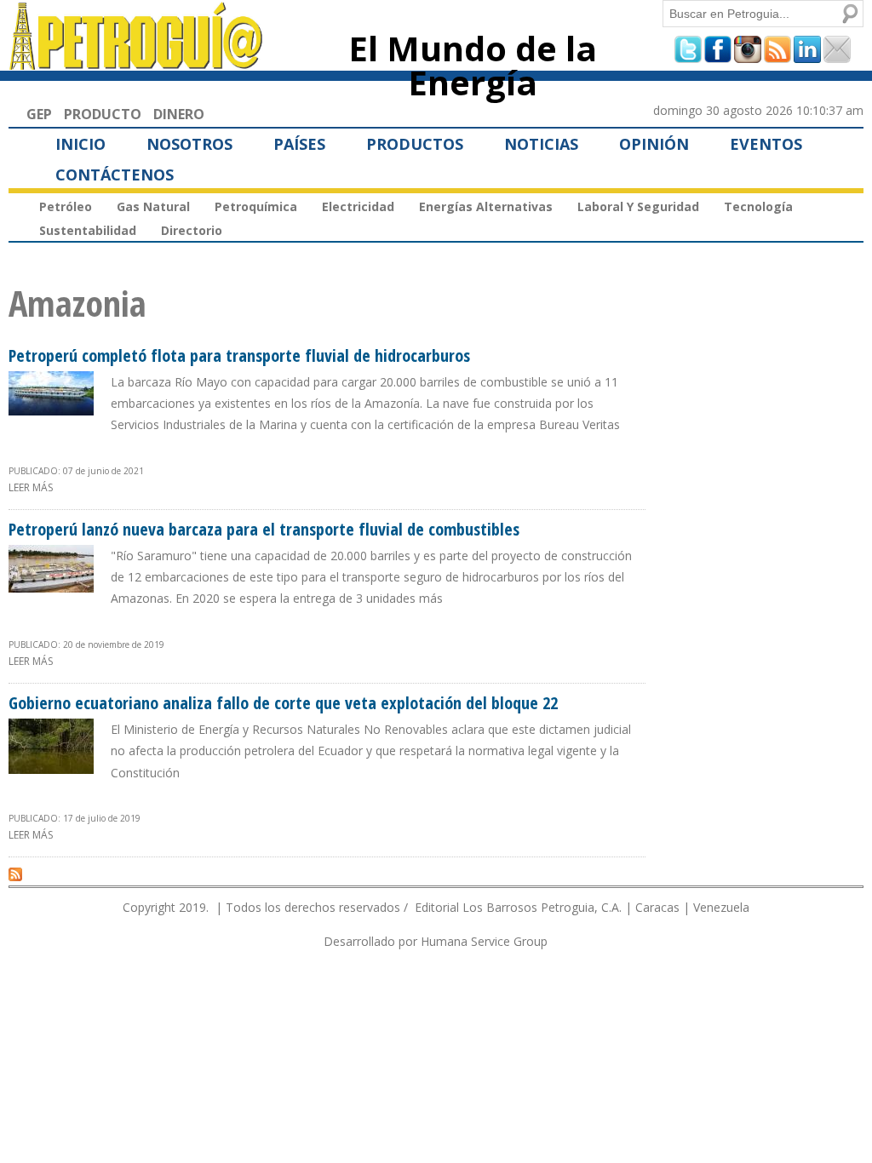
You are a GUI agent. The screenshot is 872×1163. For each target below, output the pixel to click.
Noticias (541, 144)
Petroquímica (256, 206)
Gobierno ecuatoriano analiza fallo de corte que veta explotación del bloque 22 (283, 702)
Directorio (191, 230)
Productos (414, 144)
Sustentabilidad (87, 230)
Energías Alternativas (486, 206)
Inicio (80, 144)
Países (299, 144)
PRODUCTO (102, 114)
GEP (39, 114)
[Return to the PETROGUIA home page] (137, 62)
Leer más (31, 487)
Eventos (766, 144)
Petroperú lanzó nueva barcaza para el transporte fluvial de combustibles (264, 529)
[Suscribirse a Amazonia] (15, 873)
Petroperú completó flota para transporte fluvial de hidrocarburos (239, 355)
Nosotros (189, 144)
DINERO (178, 114)
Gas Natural (153, 206)
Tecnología (758, 206)
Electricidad (358, 206)
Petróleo (65, 206)
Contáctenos (114, 174)
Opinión (654, 144)
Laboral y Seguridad (638, 206)
